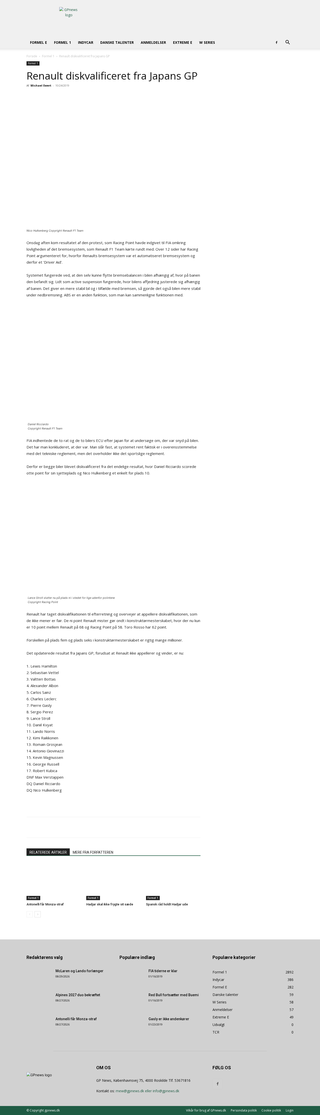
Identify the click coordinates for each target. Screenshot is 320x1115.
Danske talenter (117, 42)
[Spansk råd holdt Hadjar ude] (173, 881)
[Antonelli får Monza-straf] (53, 881)
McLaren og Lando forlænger (80, 971)
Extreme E (182, 42)
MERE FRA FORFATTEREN (93, 852)
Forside (31, 56)
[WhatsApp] (93, 97)
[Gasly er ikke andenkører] (132, 1025)
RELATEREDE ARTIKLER (48, 852)
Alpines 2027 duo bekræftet (78, 995)
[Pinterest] (81, 97)
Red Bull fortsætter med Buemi (173, 995)
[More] (105, 97)
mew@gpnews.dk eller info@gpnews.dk (147, 1090)
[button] (288, 43)
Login (290, 1110)
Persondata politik (244, 1110)
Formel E (38, 42)
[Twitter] (70, 97)
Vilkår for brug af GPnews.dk (206, 1110)
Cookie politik (271, 1110)
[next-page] (37, 914)
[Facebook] (276, 43)
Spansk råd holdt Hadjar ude (167, 904)
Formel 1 (62, 42)
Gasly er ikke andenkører (168, 1019)
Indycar (85, 42)
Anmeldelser (153, 42)
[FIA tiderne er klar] (132, 977)
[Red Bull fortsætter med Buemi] (132, 1001)
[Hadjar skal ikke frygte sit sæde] (113, 881)
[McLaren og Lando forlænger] (39, 977)
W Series (207, 42)
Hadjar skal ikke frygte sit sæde (109, 904)
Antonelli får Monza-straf (45, 904)
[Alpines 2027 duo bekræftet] (39, 1001)
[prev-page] (29, 914)
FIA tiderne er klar (163, 971)
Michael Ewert (40, 85)
